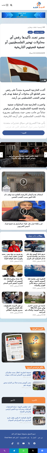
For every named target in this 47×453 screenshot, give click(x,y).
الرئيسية (40, 27)
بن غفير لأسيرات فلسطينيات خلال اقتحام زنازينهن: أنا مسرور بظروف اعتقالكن (13, 308)
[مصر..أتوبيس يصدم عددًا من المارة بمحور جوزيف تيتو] (39, 386)
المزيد (24, 133)
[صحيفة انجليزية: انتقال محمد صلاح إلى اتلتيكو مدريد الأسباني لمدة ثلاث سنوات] (39, 375)
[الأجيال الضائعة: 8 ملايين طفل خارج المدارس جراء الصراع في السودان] (39, 421)
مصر (30, 32)
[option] (23, 154)
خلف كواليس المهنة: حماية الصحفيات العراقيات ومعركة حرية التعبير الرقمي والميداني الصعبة (18, 409)
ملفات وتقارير (32, 27)
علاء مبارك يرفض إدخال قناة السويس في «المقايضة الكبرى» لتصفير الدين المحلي (13, 281)
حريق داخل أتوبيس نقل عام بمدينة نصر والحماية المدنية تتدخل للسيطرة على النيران (36, 256)
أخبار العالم (23, 151)
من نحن (40, 437)
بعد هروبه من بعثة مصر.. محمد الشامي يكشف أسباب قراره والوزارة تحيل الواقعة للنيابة (12, 256)
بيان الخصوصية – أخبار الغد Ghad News (16, 437)
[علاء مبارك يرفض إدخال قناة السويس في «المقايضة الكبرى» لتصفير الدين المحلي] (12, 271)
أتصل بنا (33, 437)
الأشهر (12, 400)
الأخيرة (34, 400)
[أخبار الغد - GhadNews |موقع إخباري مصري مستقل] (38, 5)
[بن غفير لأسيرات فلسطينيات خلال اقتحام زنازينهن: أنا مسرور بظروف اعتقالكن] (12, 297)
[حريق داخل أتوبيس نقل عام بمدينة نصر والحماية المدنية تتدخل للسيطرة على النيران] (34, 246)
